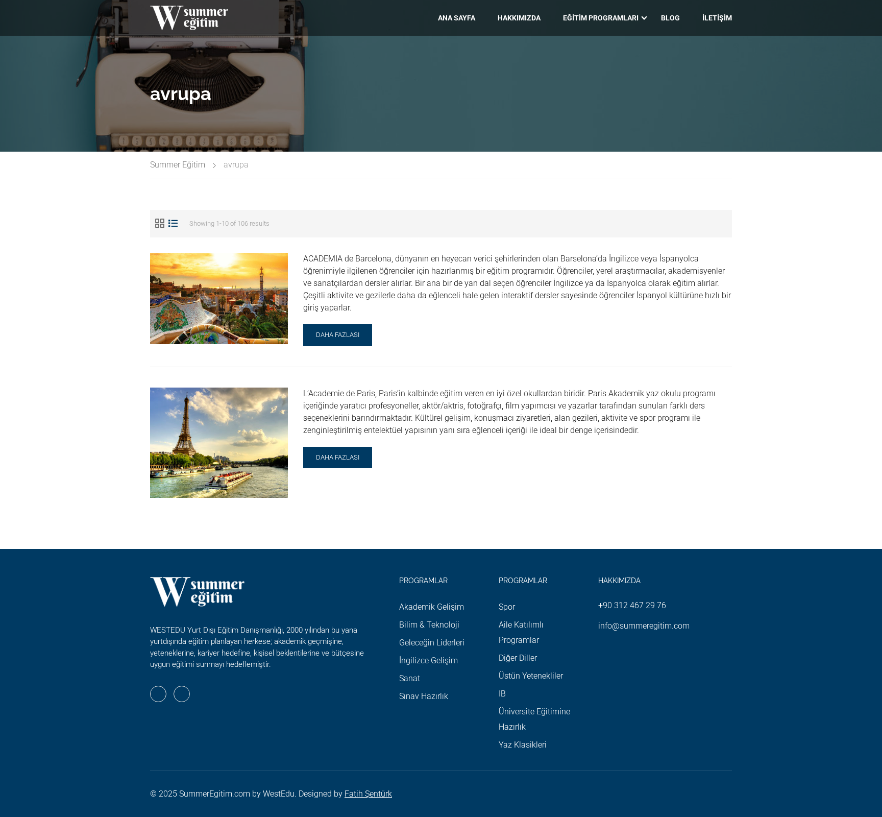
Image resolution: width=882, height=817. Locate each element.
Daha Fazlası (337, 338)
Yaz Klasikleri (523, 745)
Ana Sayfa (456, 18)
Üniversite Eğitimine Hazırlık (534, 719)
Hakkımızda (519, 18)
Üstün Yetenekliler (531, 676)
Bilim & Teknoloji (429, 625)
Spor (507, 607)
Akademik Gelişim (431, 607)
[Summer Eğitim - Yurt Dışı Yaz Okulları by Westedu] (189, 18)
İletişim (717, 18)
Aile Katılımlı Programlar (521, 632)
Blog (670, 18)
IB (502, 694)
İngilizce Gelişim (428, 660)
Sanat (409, 678)
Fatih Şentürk (368, 794)
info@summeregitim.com (644, 626)
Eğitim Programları (601, 18)
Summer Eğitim (177, 165)
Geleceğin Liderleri (431, 642)
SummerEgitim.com (214, 794)
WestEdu (279, 794)
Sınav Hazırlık (423, 696)
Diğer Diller (518, 658)
